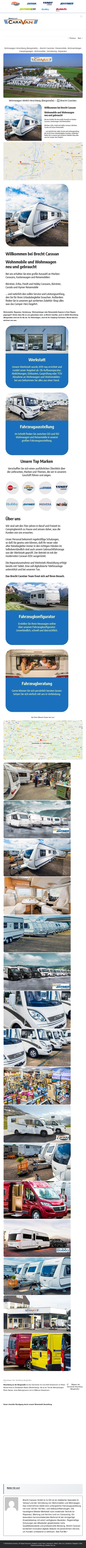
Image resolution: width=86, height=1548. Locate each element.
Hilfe (80, 1543)
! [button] (54, 717)
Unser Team (41, 1543)
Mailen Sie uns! (13, 1488)
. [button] (16, 320)
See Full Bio (61, 1531)
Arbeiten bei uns (50, 1545)
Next (79, 38)
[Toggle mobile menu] (81, 16)
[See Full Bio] (67, 1531)
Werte (56, 1543)
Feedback (68, 1543)
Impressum (49, 1543)
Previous (73, 38)
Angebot (34, 1543)
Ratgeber (75, 1543)
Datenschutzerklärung (37, 1545)
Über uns (61, 1543)
